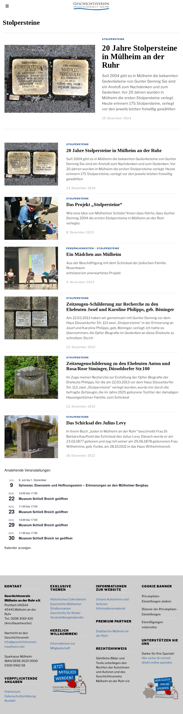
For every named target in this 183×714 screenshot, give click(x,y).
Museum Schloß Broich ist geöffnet (46, 538)
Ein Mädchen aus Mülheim (93, 254)
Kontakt (9, 700)
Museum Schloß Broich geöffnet (43, 498)
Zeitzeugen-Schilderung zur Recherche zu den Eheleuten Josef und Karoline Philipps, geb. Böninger (120, 306)
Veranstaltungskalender (67, 617)
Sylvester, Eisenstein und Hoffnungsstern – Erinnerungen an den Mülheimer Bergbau (83, 485)
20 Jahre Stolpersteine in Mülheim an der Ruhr (139, 56)
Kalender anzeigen (17, 547)
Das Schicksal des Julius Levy (96, 423)
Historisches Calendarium (68, 599)
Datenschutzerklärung (20, 696)
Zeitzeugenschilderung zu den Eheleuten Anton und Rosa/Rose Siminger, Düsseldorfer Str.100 (118, 366)
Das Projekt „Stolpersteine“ (94, 204)
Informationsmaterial (110, 608)
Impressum (12, 691)
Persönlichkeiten (80, 248)
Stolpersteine (113, 39)
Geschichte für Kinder (65, 613)
